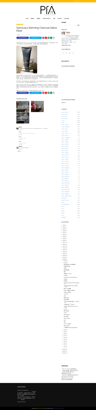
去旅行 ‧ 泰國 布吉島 (65, 176)
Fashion (63, 120)
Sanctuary (18, 84)
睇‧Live (63, 206)
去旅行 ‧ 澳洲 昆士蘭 (65, 182)
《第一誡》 (66, 294)
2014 (64, 247)
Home (27, 18)
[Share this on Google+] (43, 38)
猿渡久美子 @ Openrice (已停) (67, 377)
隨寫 (54, 18)
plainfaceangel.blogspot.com (29, 395)
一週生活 (65, 275)
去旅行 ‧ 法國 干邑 (65, 172)
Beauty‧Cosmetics (65, 112)
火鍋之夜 (65, 279)
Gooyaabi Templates (58, 408)
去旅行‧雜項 (64, 198)
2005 (64, 353)
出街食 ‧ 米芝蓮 (64, 128)
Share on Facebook (23, 37)
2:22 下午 (20, 149)
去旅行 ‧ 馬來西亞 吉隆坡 (66, 195)
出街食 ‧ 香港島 (64, 131)
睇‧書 (63, 208)
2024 (64, 228)
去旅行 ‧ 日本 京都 (65, 154)
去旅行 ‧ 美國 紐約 (65, 185)
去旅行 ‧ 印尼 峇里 (65, 146)
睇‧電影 (63, 210)
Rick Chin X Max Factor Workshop (70, 277)
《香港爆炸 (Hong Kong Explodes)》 (71, 327)
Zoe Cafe (65, 309)
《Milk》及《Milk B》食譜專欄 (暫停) (69, 368)
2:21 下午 (20, 139)
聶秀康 (20, 127)
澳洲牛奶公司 (66, 297)
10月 (65, 329)
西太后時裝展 (66, 299)
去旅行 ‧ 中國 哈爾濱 (65, 137)
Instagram (66, 18)
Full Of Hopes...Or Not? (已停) (67, 376)
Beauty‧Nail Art (65, 114)
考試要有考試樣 (67, 266)
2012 (64, 251)
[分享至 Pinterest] (54, 38)
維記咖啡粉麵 (66, 269)
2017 (64, 242)
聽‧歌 (63, 215)
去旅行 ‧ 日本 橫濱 (65, 161)
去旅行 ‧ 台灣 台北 (65, 150)
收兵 (65, 320)
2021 (64, 234)
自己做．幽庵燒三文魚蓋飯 (69, 290)
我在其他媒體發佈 (65, 204)
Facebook (60, 18)
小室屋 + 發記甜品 (67, 292)
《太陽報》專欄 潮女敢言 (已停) (68, 371)
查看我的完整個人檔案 (66, 45)
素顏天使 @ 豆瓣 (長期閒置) (67, 379)
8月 (65, 333)
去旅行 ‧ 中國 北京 (65, 135)
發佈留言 (19, 151)
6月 (65, 337)
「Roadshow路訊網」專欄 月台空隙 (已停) (70, 370)
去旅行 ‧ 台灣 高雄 (65, 152)
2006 (64, 351)
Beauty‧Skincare (20, 24)
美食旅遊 (32, 18)
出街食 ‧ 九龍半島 (65, 124)
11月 (65, 262)
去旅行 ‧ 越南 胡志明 (65, 189)
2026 (64, 225)
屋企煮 (63, 202)
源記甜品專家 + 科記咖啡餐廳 (69, 264)
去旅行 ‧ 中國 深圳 (65, 141)
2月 (65, 344)
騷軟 (65, 271)
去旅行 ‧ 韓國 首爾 (65, 193)
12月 (65, 260)
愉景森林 (65, 280)
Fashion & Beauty (47, 18)
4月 (65, 341)
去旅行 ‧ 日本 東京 (65, 159)
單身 (65, 321)
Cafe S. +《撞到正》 (68, 323)
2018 (64, 240)
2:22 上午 (20, 129)
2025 (64, 227)
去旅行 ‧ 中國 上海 (65, 133)
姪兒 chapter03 (67, 314)
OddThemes (41, 408)
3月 (65, 343)
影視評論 (38, 18)
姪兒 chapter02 (67, 325)
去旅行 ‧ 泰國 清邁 (65, 180)
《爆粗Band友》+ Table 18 (69, 304)
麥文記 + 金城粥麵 (67, 288)
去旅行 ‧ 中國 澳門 (65, 144)
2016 (64, 244)
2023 (64, 230)
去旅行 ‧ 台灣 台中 (65, 148)
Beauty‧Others (64, 116)
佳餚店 (65, 268)
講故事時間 (64, 217)
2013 (64, 249)
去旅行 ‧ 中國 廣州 (65, 139)
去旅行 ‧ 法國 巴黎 (65, 170)
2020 (64, 236)
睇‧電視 (63, 213)
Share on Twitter (36, 37)
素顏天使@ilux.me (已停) (66, 373)
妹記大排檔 (66, 316)
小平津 (65, 312)
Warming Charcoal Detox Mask (24, 75)
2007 (64, 349)
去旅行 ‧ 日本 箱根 (65, 165)
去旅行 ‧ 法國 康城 (65, 174)
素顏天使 (18, 34)
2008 (64, 259)
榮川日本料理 (66, 310)
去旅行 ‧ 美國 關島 (65, 187)
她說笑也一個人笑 (65, 200)
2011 (64, 253)
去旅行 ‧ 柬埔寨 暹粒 (65, 167)
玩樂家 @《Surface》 (68, 273)
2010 (64, 255)
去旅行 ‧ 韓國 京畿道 (65, 191)
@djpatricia (64, 102)
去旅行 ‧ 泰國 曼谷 (65, 178)
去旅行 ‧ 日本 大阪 (65, 157)
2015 (64, 246)
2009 (64, 257)
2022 (64, 232)
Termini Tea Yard (67, 318)
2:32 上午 (20, 134)
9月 (65, 331)
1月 (65, 346)
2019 (64, 238)
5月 (65, 339)
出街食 (63, 122)
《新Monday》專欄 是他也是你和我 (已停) (70, 374)
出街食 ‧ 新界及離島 (65, 126)
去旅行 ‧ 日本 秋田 (65, 163)
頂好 (65, 295)
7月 (65, 335)
